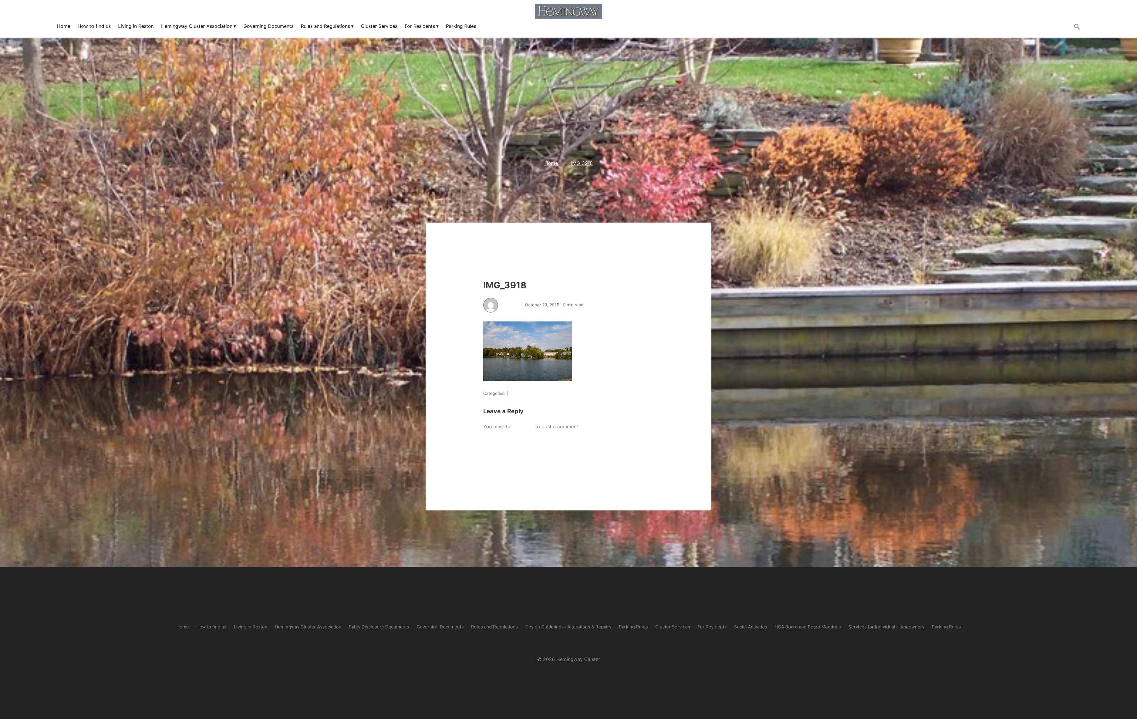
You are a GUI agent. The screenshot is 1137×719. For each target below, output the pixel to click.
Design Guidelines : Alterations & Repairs (568, 627)
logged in (523, 427)
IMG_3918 (504, 285)
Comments (519, 393)
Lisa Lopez (510, 304)
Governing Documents (440, 627)
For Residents (712, 627)
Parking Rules (633, 627)
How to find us (211, 627)
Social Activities (750, 627)
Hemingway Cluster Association (308, 627)
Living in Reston (250, 627)
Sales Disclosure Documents (379, 627)
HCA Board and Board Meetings (808, 627)
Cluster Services (672, 627)
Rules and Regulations (494, 627)
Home (182, 627)
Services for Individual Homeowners (886, 627)
